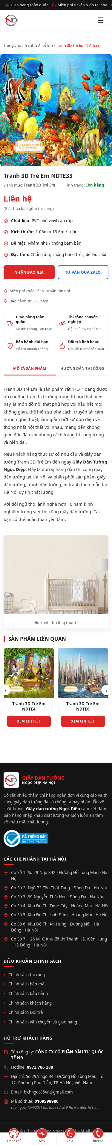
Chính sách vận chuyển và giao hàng (42, 1022)
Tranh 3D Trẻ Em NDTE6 (78, 706)
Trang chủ (12, 45)
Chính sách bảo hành (28, 993)
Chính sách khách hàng (30, 1003)
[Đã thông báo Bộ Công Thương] (26, 838)
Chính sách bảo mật (27, 984)
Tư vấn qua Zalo (83, 272)
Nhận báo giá (29, 272)
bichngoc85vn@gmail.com (48, 1092)
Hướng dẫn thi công (82, 368)
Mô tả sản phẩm (29, 368)
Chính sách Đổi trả (25, 1012)
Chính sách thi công (26, 974)
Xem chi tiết (24, 721)
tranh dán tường (44, 484)
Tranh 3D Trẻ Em (38, 45)
